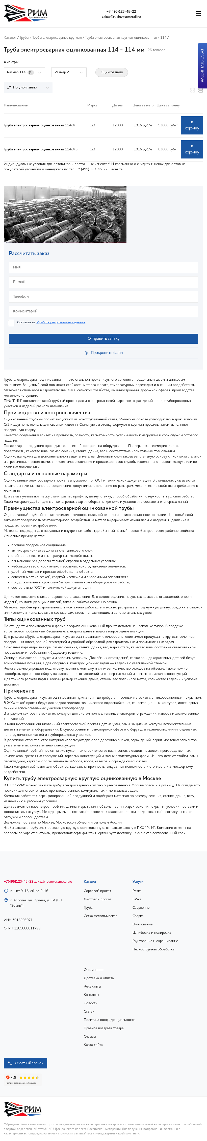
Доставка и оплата (99, 978)
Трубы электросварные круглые (57, 37)
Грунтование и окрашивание (155, 941)
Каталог (10, 37)
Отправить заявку (104, 339)
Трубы (24, 37)
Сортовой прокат (97, 891)
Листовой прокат (97, 899)
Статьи (89, 1011)
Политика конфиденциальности (109, 1020)
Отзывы (90, 1036)
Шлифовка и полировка (152, 932)
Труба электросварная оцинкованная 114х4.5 (40, 149)
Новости (90, 1003)
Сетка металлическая (100, 916)
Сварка (138, 916)
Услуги (138, 881)
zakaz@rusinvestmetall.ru (121, 17)
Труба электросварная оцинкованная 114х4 (39, 125)
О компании (94, 970)
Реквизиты (92, 986)
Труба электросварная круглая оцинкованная (121, 37)
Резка (137, 891)
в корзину (192, 125)
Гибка (137, 899)
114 (163, 37)
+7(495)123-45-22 (121, 11)
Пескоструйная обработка (153, 949)
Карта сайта (93, 1045)
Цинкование (142, 924)
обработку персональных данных (60, 322)
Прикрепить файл (107, 353)
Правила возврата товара (104, 1028)
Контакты (91, 995)
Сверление (141, 907)
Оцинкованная (112, 72)
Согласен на (51, 322)
